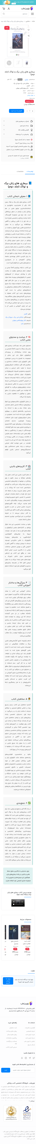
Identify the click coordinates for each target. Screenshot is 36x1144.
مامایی (28, 21)
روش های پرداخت (11, 1031)
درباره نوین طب (30, 1038)
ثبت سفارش (13, 1028)
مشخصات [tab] (20, 171)
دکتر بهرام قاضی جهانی (22, 88)
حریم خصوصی (30, 1031)
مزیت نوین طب (30, 1035)
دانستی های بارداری (14, 942)
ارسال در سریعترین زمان (22, 121)
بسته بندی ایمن (24, 126)
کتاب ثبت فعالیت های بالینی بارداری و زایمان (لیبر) (25, 942)
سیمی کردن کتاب (11, 1047)
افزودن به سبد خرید (16, 111)
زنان (22, 324)
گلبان (28, 86)
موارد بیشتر (30, 95)
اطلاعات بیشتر (25, 158)
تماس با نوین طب (29, 1041)
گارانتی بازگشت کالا (23, 130)
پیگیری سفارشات (11, 1038)
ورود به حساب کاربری (8, 981)
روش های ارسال (12, 1035)
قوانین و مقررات (30, 1028)
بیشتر (32, 1101)
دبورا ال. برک (16, 83)
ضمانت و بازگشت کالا (11, 1042)
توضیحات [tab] (30, 171)
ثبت (5, 1070)
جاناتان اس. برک (24, 83)
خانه (33, 21)
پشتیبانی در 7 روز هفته (22, 134)
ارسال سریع (31, 1045)
